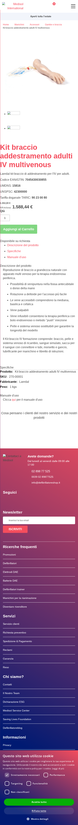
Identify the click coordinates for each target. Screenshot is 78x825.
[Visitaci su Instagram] (28, 500)
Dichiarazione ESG (13, 701)
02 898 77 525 (41, 471)
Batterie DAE (10, 580)
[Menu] (73, 6)
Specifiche (14, 251)
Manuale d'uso (16, 257)
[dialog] (39, 787)
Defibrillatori (10, 563)
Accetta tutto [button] (39, 801)
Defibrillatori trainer (14, 589)
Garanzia (8, 658)
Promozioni (9, 554)
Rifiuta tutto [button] (39, 810)
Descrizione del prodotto (23, 245)
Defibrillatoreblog (12, 727)
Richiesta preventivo (14, 632)
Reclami (7, 649)
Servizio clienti (11, 623)
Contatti (7, 684)
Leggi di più (58, 768)
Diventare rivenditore (15, 606)
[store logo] (12, 6)
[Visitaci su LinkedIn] (17, 500)
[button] (38, 819)
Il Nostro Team (11, 693)
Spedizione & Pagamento (17, 641)
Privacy (7, 745)
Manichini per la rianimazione (19, 598)
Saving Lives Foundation (17, 719)
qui (14, 399)
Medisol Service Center (16, 710)
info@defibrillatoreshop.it (46, 482)
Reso (6, 667)
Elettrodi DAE (10, 571)
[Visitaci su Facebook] (7, 500)
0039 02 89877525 (42, 476)
